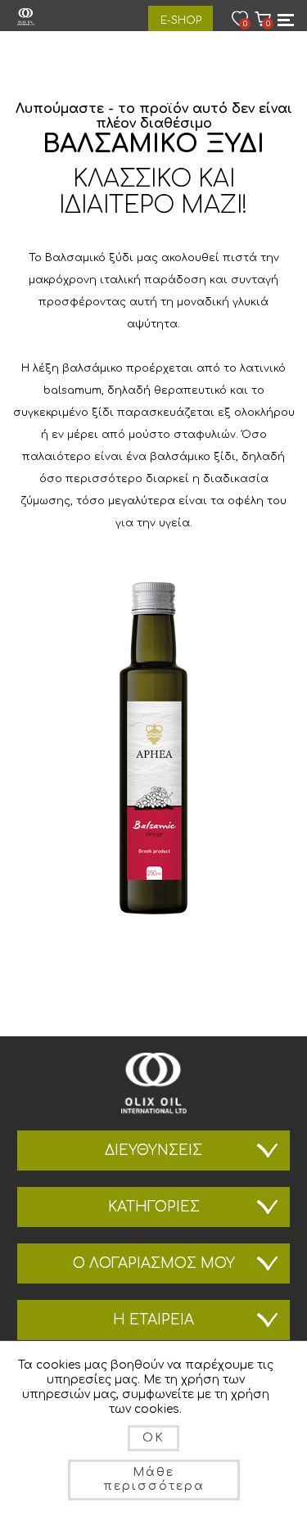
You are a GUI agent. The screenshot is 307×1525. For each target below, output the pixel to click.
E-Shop (180, 20)
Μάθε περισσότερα (154, 1479)
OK (153, 1438)
